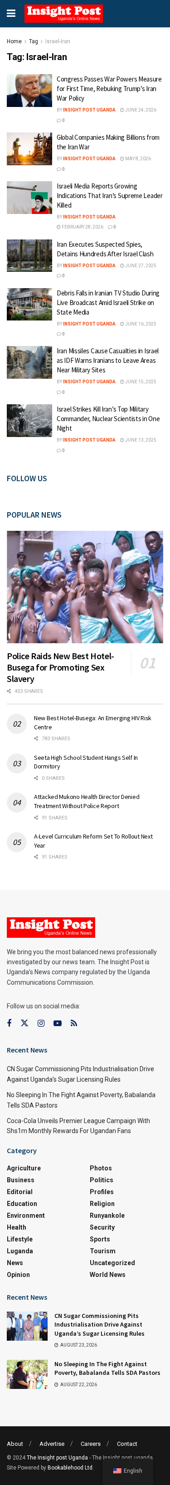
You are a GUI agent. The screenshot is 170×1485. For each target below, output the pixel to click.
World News (108, 1274)
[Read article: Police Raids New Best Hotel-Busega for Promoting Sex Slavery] (85, 587)
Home (14, 41)
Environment (26, 1215)
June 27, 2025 (140, 265)
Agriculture (24, 1168)
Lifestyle (20, 1239)
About (15, 1443)
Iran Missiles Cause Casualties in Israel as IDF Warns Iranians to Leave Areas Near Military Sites (108, 360)
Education (22, 1203)
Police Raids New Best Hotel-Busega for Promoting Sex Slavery (60, 667)
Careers (91, 1443)
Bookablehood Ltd (70, 1468)
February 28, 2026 (82, 226)
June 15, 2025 (140, 381)
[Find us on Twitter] (24, 1023)
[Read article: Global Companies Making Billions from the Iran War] (29, 148)
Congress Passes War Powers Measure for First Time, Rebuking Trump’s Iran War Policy (109, 88)
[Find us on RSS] (74, 1023)
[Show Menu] (11, 13)
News (15, 1262)
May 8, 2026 (137, 158)
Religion (102, 1203)
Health (16, 1227)
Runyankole (107, 1215)
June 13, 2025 (140, 439)
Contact (127, 1443)
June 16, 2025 (140, 323)
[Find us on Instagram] (41, 1023)
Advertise (51, 1443)
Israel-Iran (57, 41)
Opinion (18, 1274)
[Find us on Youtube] (57, 1023)
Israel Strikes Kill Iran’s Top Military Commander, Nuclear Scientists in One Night (108, 418)
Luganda (20, 1251)
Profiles (102, 1191)
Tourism (103, 1251)
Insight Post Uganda (89, 109)
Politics (101, 1180)
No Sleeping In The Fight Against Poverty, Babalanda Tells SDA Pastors (107, 1368)
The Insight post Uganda (57, 1457)
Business (20, 1180)
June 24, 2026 (140, 109)
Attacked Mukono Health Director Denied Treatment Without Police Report (86, 801)
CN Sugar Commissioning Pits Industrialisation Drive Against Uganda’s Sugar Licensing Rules (99, 1325)
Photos (101, 1168)
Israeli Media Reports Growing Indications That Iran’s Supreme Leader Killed (110, 195)
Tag (33, 41)
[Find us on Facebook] (9, 1023)
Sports (100, 1239)
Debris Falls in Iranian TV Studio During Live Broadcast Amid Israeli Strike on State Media (108, 302)
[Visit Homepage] (63, 14)
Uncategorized (112, 1262)
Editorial (20, 1191)
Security (102, 1227)
